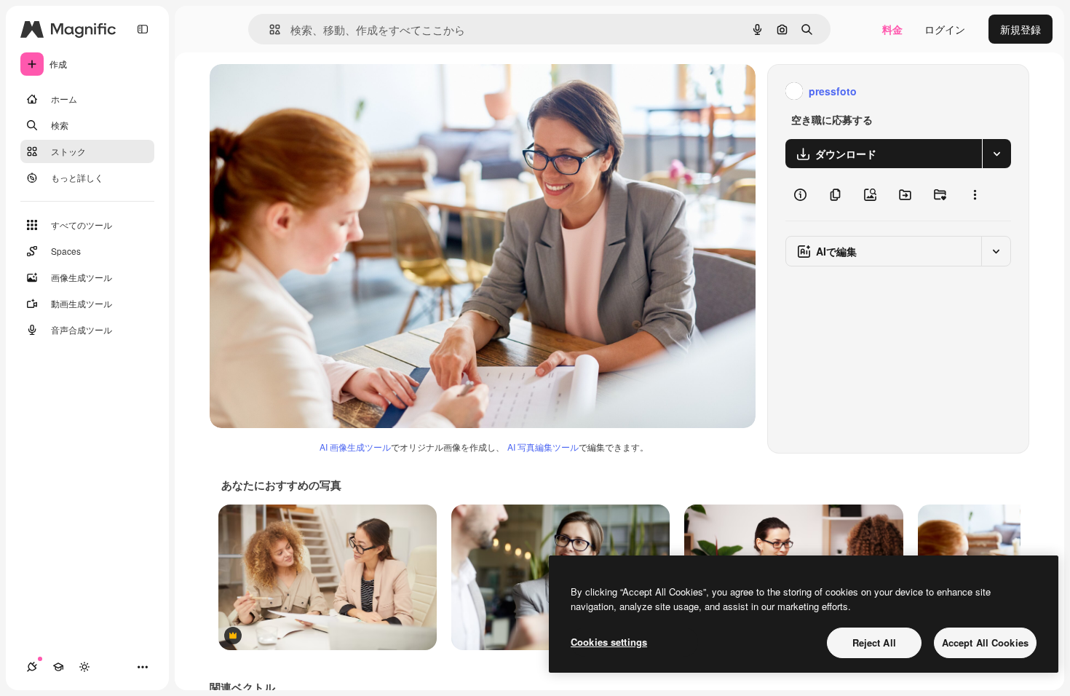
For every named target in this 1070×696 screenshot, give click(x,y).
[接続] (32, 667)
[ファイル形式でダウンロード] (996, 153)
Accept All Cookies (985, 642)
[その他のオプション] (974, 194)
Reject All (874, 642)
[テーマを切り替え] (84, 667)
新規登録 (1020, 29)
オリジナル (309, 91)
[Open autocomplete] (269, 29)
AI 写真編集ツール (543, 446)
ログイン (944, 29)
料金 (892, 29)
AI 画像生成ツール (355, 446)
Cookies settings (609, 642)
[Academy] (58, 667)
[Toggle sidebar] (142, 29)
